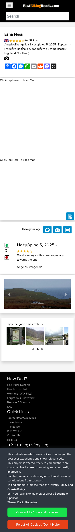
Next (63, 336)
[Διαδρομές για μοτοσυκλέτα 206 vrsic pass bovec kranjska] (16, 336)
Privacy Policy (58, 485)
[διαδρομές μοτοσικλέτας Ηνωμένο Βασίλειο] (6, 40)
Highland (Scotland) (16, 53)
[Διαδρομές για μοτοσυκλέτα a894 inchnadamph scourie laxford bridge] (54, 336)
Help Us (12, 440)
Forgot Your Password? (21, 398)
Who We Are (14, 431)
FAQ (9, 407)
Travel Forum (15, 422)
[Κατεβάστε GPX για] (70, 216)
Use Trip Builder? (17, 389)
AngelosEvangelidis (16, 44)
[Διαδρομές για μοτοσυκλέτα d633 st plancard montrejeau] (35, 336)
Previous (12, 336)
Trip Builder (14, 427)
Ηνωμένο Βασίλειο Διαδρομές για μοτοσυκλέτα (34, 49)
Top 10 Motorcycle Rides (21, 418)
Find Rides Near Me (18, 385)
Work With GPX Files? (19, 393)
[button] (9, 294)
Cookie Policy (16, 489)
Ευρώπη (63, 44)
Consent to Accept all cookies (37, 512)
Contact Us (13, 435)
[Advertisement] (37, 120)
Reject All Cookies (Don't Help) (38, 524)
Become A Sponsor (18, 402)
